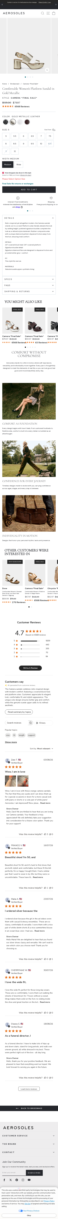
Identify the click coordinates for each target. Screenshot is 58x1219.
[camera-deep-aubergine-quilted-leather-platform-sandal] (27, 122)
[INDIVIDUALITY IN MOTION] (29, 513)
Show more (11, 742)
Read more (45, 803)
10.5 (50, 143)
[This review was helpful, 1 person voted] (45, 887)
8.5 (14, 143)
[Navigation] (29, 4)
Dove (4, 588)
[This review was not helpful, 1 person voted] (50, 959)
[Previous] (2, 4)
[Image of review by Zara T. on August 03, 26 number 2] (22, 781)
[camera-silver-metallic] (20, 122)
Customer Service (15, 1136)
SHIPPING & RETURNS (17, 291)
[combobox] (41, 748)
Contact (8, 1152)
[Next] (56, 4)
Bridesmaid (14, 84)
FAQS (7, 285)
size (8, 735)
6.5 (32, 136)
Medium (7, 164)
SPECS (8, 279)
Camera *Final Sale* (11, 336)
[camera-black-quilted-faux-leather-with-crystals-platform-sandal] (5, 122)
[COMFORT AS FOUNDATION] (29, 401)
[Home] (13, 13)
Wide (18, 164)
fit (14, 735)
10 (41, 143)
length (21, 735)
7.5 (50, 136)
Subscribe (34, 1173)
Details (9, 218)
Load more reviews (29, 1089)
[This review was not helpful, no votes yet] (50, 834)
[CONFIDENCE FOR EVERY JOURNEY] (29, 459)
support (31, 735)
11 (6, 151)
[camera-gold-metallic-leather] (12, 122)
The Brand (9, 1144)
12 (15, 151)
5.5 (14, 136)
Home (4, 84)
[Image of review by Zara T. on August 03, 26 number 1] (10, 781)
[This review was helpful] (45, 834)
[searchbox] (16, 723)
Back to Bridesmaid (31, 1108)
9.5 (32, 143)
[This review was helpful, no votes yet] (45, 959)
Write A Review (30, 668)
